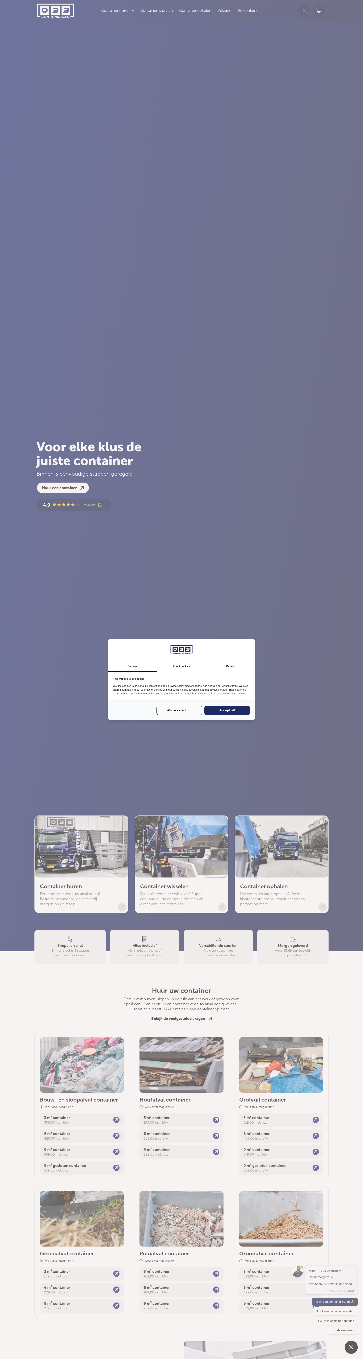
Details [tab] (230, 666)
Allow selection (179, 710)
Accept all (227, 710)
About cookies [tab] (181, 666)
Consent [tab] (133, 666)
